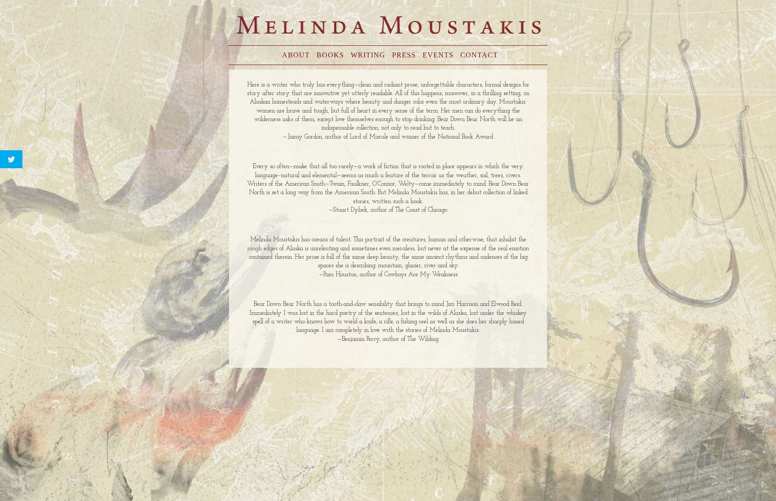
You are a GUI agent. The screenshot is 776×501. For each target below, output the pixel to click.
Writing (368, 55)
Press (404, 55)
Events (438, 55)
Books (330, 55)
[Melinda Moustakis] (388, 26)
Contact (479, 55)
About (296, 55)
